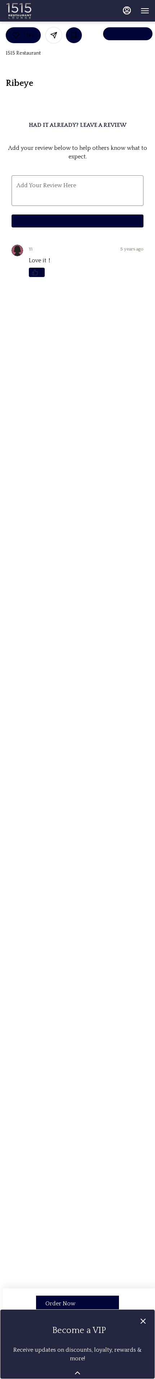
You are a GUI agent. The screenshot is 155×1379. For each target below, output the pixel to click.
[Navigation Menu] (145, 11)
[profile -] (127, 10)
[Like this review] (37, 272)
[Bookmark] (74, 35)
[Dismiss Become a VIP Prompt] (143, 1321)
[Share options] (54, 35)
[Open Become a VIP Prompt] (77, 1373)
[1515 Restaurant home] (38, 11)
